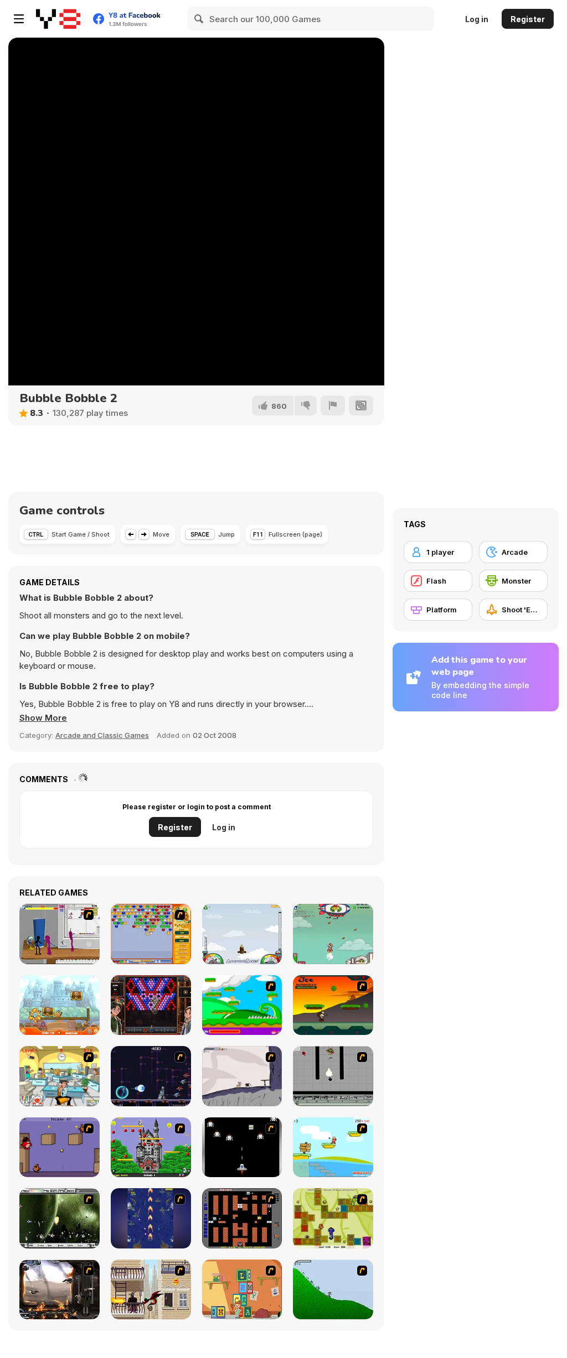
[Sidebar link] (19, 19)
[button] (43, 718)
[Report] (333, 405)
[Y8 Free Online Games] (58, 19)
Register (528, 19)
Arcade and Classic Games (102, 735)
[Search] (199, 19)
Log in (476, 19)
